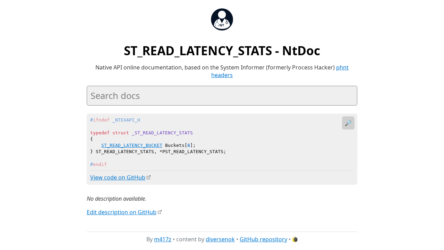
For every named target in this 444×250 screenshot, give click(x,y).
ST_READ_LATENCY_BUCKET (131, 145)
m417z (162, 239)
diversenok (220, 239)
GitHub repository (263, 239)
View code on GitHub (117, 177)
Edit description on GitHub (121, 212)
